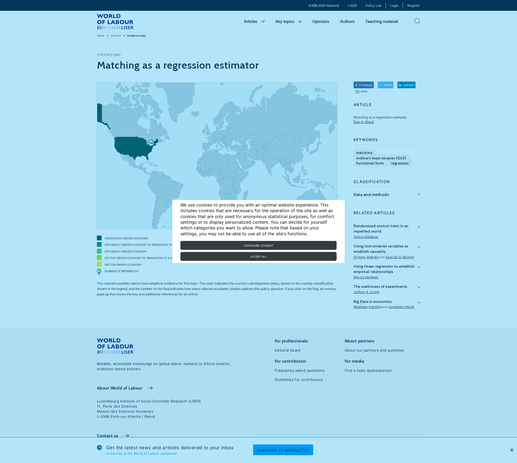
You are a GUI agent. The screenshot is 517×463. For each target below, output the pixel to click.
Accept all (258, 256)
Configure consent (258, 245)
